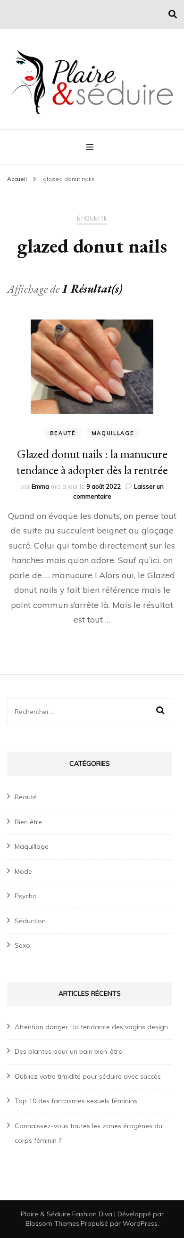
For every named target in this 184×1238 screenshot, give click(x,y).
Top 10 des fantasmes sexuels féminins (76, 1101)
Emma (40, 486)
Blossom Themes (52, 1223)
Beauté (63, 433)
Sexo (22, 945)
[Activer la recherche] (172, 14)
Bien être (28, 822)
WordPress (140, 1223)
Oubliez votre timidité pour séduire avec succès (88, 1076)
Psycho (26, 896)
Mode (23, 871)
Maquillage (113, 433)
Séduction (30, 921)
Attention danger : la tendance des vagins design (91, 1027)
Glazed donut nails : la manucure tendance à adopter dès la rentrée (92, 462)
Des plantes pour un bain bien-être (68, 1051)
